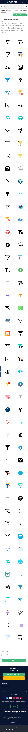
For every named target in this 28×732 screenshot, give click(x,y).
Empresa (3, 691)
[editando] (8, 524)
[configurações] (20, 219)
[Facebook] (7, 698)
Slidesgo (20, 729)
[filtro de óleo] (20, 435)
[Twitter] (10, 698)
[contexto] (20, 105)
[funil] (20, 207)
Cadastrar (14, 706)
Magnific (8, 729)
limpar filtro (6, 654)
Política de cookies (7, 711)
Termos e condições (8, 709)
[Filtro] (8, 536)
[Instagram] (17, 698)
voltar (11, 654)
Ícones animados (17, 10)
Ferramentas (5, 686)
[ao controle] (8, 295)
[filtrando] (20, 612)
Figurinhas (9, 10)
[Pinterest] (14, 698)
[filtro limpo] (20, 93)
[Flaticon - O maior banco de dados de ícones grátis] (12, 2)
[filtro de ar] (8, 371)
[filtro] (8, 42)
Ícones (3, 10)
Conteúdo (4, 683)
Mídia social (14, 694)
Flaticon (14, 729)
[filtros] (20, 397)
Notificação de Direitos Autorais (19, 711)
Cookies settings (14, 712)
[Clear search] (19, 6)
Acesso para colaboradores (14, 674)
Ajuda (3, 689)
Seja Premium (14, 678)
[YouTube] (21, 698)
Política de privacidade (19, 709)
